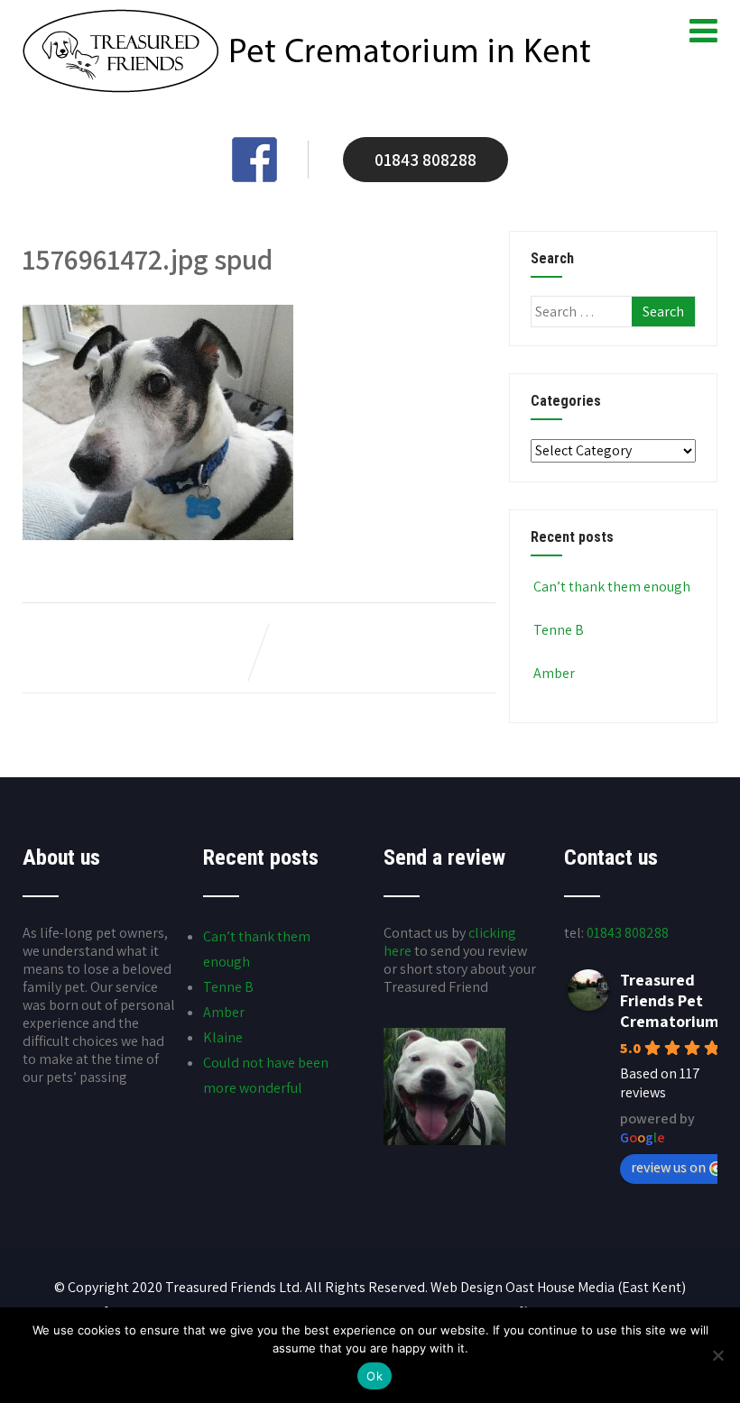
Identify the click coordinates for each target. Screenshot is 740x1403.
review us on (668, 1167)
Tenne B (558, 629)
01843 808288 (425, 159)
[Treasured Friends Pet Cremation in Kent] (306, 87)
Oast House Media (560, 1287)
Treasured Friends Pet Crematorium (669, 1000)
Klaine (223, 1037)
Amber (554, 673)
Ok (374, 1376)
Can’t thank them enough (611, 586)
